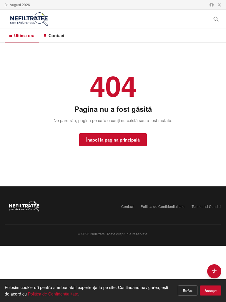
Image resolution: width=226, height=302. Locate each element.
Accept (211, 290)
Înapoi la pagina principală (113, 140)
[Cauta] (216, 19)
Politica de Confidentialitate (163, 206)
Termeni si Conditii (206, 206)
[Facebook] (212, 5)
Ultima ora (24, 35)
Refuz (187, 290)
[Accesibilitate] (214, 271)
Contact (56, 35)
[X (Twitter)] (219, 5)
